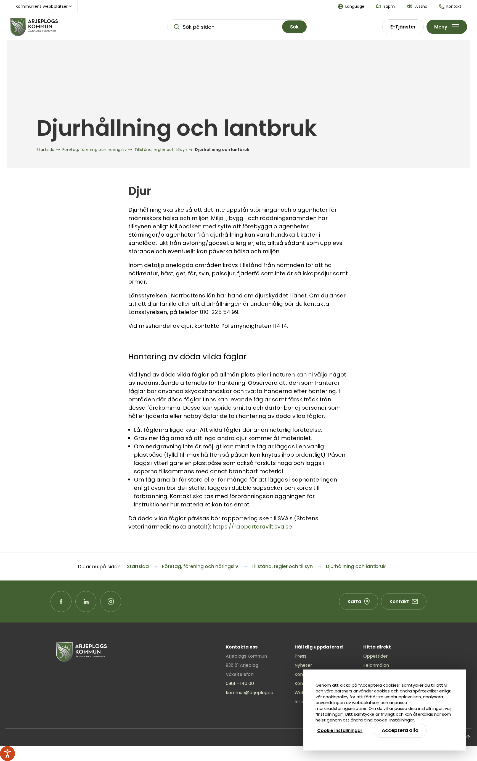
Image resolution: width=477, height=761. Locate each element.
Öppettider (375, 656)
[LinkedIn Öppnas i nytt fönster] (85, 601)
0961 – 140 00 (240, 683)
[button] (351, 6)
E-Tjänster (403, 26)
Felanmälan (376, 665)
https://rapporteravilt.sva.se (252, 526)
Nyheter (303, 665)
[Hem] (51, 27)
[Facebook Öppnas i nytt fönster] (61, 601)
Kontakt (399, 601)
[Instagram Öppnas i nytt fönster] (110, 601)
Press (300, 656)
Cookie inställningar (339, 730)
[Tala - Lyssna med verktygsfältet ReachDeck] (7, 753)
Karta (354, 601)
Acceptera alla (400, 730)
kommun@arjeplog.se (249, 692)
